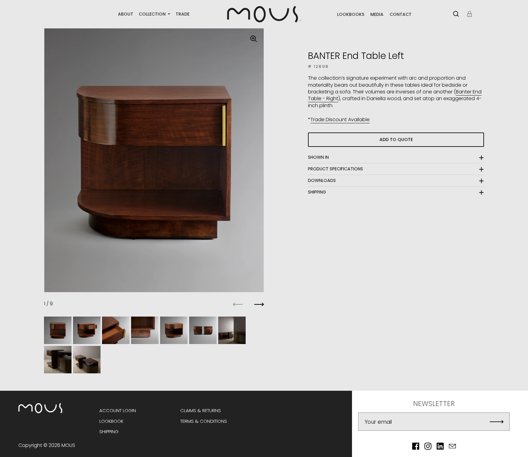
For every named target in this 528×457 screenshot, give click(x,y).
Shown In (318, 157)
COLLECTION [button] (153, 14)
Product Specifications (335, 169)
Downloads (322, 180)
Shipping (317, 192)
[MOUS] (264, 14)
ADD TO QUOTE (396, 139)
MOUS (68, 445)
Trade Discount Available (340, 119)
